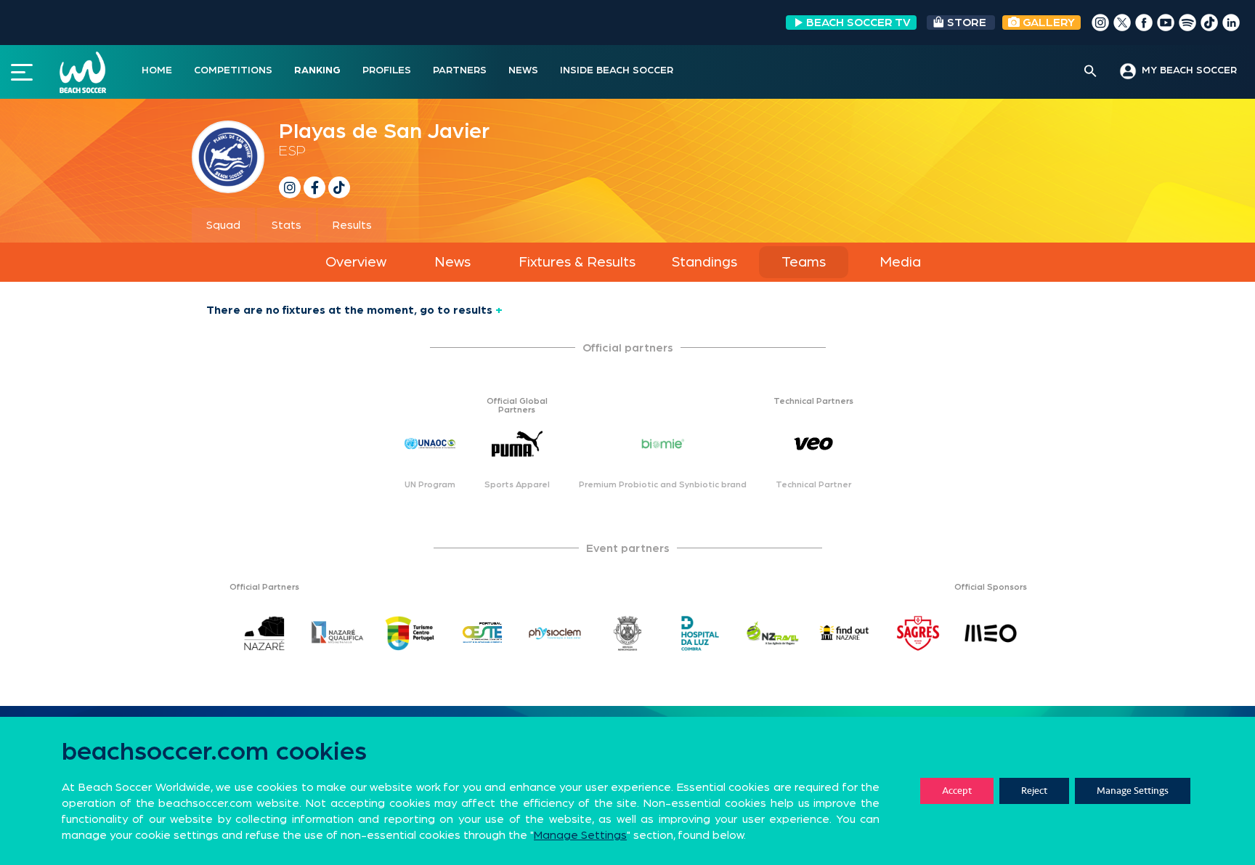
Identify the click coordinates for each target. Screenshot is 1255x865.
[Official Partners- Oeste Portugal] (482, 633)
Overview (355, 262)
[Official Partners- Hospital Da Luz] (700, 633)
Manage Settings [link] (580, 835)
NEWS (523, 70)
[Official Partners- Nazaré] (264, 633)
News (452, 262)
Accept (957, 790)
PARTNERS (460, 70)
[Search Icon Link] (1090, 72)
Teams (803, 262)
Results (352, 225)
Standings (704, 262)
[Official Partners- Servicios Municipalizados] (627, 633)
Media (900, 262)
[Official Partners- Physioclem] (555, 633)
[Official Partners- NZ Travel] (773, 633)
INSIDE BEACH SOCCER (616, 70)
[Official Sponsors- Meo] (991, 633)
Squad (223, 225)
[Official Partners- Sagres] (918, 633)
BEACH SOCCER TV (858, 22)
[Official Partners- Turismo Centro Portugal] (410, 633)
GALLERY (1047, 22)
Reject (1034, 790)
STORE (966, 22)
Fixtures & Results (577, 262)
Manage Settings (1133, 790)
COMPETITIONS (233, 70)
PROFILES (386, 70)
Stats (286, 225)
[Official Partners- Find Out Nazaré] (845, 633)
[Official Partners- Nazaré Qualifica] (337, 633)
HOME (157, 70)
